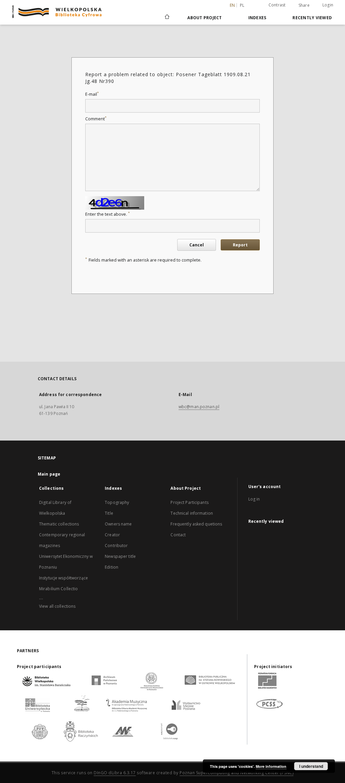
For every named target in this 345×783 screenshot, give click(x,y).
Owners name (118, 524)
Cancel (196, 245)
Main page (49, 474)
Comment (95, 119)
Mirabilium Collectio (58, 589)
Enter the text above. (107, 214)
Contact (178, 535)
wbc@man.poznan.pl (199, 407)
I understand (311, 766)
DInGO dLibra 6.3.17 (115, 773)
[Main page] (166, 17)
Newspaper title (120, 556)
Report (240, 245)
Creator (112, 535)
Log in (254, 499)
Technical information (191, 513)
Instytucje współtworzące (63, 578)
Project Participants (189, 502)
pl (242, 5)
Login (327, 5)
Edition (111, 567)
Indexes (257, 18)
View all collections (57, 606)
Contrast (277, 5)
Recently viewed (312, 18)
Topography (117, 502)
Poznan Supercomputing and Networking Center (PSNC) (236, 773)
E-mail (92, 94)
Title (109, 513)
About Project (204, 18)
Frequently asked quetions (196, 524)
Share (304, 5)
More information (271, 766)
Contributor (116, 545)
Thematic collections (59, 524)
